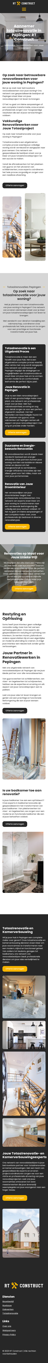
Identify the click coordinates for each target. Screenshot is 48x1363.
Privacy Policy (9, 1334)
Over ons (6, 1326)
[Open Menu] (24, 9)
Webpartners (9, 1330)
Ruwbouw (7, 1305)
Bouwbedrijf (8, 1301)
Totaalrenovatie (10, 1313)
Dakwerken (8, 1309)
